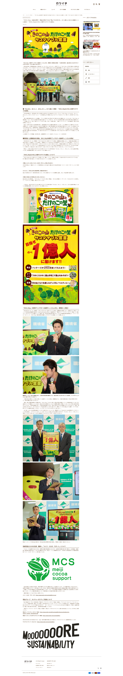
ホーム (34, 9)
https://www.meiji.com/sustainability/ (51, 615)
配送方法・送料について (51, 665)
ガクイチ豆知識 (63, 9)
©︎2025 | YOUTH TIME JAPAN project (29, 672)
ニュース (53, 9)
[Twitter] (98, 668)
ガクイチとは (38, 663)
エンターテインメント (26, 17)
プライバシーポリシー (39, 667)
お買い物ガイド (49, 663)
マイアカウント (87, 9)
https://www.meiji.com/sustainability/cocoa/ (46, 595)
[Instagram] (101, 668)
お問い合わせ (49, 667)
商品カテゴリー (43, 9)
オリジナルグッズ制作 (75, 9)
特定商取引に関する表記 (39, 665)
